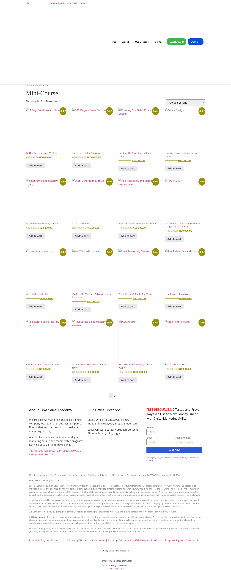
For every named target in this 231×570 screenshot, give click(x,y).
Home (113, 42)
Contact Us (192, 540)
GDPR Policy (141, 540)
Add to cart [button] (35, 165)
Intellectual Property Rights (167, 540)
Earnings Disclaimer (119, 540)
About (125, 42)
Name (149, 427)
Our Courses (142, 42)
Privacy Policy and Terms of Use (47, 540)
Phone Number (183, 438)
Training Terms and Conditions (87, 540)
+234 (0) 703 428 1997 (41, 450)
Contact (159, 42)
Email (149, 438)
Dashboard (177, 42)
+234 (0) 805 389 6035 (68, 450)
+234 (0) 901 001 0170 (41, 454)
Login (194, 42)
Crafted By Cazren (115, 568)
